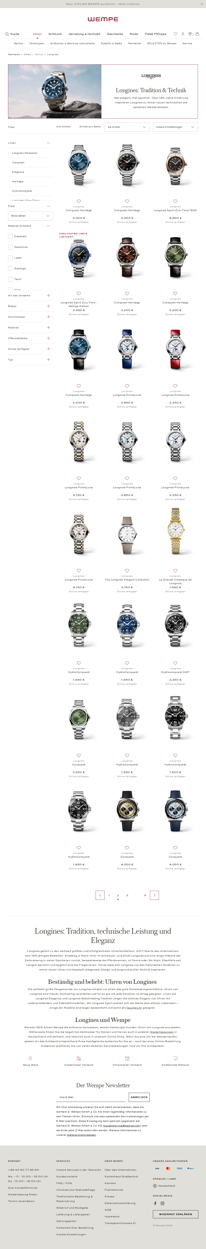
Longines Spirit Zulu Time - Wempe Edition (79, 304)
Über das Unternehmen (120, 1169)
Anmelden (139, 1097)
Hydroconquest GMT (175, 672)
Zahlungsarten (66, 1221)
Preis (11, 206)
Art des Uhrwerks (19, 295)
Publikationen (114, 1189)
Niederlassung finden (22, 1194)
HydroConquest (79, 672)
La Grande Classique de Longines (175, 581)
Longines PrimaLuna (127, 395)
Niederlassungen (162, 1032)
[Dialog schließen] (203, 4)
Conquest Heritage (79, 210)
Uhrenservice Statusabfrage (75, 1189)
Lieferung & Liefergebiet (73, 1214)
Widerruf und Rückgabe (72, 1207)
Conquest (78, 764)
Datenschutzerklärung (120, 1203)
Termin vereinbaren (21, 1201)
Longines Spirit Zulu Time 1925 (175, 210)
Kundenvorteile (66, 1176)
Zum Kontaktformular (23, 1187)
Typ (10, 359)
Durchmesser (16, 316)
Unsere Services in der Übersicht (78, 1169)
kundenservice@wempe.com (122, 1125)
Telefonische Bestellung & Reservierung (74, 1199)
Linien (12, 142)
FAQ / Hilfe (64, 1183)
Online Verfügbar (19, 349)
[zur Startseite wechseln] (103, 19)
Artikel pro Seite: (90, 126)
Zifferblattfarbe (17, 338)
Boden (12, 306)
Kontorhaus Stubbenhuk (121, 1176)
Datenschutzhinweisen (81, 1135)
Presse (109, 1196)
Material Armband (19, 225)
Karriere (110, 1183)
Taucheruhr (134, 1007)
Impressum (112, 1216)
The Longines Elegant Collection (127, 579)
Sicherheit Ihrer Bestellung (75, 1227)
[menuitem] (175, 34)
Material (13, 327)
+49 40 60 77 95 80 (23, 1169)
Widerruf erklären (175, 1214)
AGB (108, 1209)
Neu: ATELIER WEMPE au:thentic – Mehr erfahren (103, 4)
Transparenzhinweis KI (120, 1223)
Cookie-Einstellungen (71, 1234)
